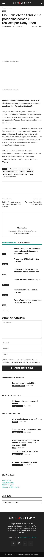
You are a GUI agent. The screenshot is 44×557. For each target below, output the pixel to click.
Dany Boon (30, 171)
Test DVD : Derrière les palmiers (25, 452)
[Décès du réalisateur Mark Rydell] (7, 282)
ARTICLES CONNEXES (9, 243)
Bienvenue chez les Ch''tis (10, 171)
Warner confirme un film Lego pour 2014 (33, 203)
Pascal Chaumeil (18, 174)
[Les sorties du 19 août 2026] (6, 387)
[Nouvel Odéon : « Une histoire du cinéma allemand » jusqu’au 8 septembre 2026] (7, 251)
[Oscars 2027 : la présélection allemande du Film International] (7, 271)
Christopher (7, 26)
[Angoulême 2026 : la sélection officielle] (7, 261)
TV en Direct (6, 480)
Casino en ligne (7, 485)
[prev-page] (3, 310)
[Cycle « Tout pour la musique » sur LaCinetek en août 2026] (7, 302)
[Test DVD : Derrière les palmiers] (6, 456)
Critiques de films (17, 406)
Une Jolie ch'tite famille (9, 176)
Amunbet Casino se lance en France (27, 419)
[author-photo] (22, 225)
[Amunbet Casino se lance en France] (6, 423)
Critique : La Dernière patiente (24, 462)
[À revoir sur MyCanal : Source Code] (6, 434)
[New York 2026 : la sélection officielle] (7, 292)
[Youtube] (31, 543)
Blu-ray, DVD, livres (18, 454)
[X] (9, 31)
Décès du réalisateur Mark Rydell (27, 279)
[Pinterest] (14, 31)
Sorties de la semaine (13, 377)
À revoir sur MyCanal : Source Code (26, 430)
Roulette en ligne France (11, 487)
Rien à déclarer (29, 174)
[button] (3, 3)
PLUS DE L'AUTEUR (24, 243)
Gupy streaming (8, 483)
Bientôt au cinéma (18, 465)
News (10, 8)
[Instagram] (19, 543)
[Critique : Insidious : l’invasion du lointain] (6, 405)
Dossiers (15, 421)
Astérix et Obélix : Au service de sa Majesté (20, 169)
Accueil (4, 8)
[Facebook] (4, 31)
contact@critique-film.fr (28, 537)
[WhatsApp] (19, 31)
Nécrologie (5, 285)
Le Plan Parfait (7, 174)
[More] (24, 31)
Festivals (5, 264)
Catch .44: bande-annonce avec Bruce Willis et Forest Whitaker (11, 204)
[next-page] (7, 310)
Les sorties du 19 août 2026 (23, 383)
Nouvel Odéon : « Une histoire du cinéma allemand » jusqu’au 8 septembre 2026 (27, 251)
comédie (22, 171)
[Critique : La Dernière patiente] (6, 467)
